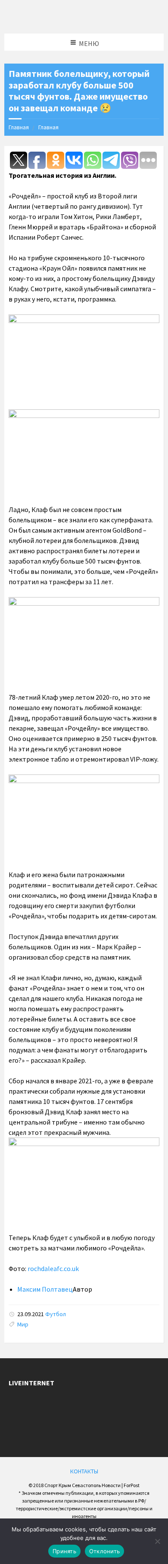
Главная (19, 127)
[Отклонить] (157, 1541)
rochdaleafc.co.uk (53, 1268)
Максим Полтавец (45, 1289)
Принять (64, 1551)
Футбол (55, 1314)
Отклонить (104, 1551)
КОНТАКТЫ (84, 1471)
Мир (22, 1324)
